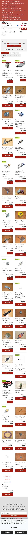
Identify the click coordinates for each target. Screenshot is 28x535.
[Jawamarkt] (6, 23)
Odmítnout (7, 532)
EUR (12, 25)
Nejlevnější (14, 53)
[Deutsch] (21, 25)
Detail (9, 81)
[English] (25, 25)
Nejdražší (5, 53)
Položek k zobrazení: (14, 46)
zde (22, 523)
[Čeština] (18, 25)
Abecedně (17, 55)
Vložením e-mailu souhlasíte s (11, 519)
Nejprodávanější (7, 55)
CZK (8, 25)
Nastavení (14, 527)
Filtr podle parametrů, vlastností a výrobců (13, 49)
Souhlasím (20, 532)
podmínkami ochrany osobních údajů (11, 519)
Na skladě (6, 41)
